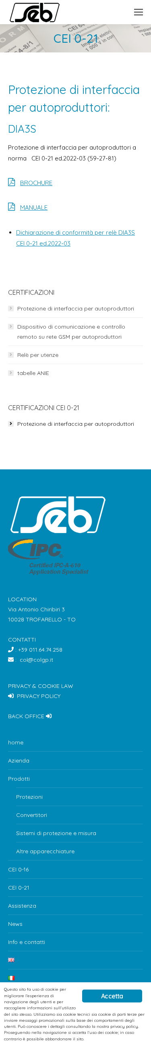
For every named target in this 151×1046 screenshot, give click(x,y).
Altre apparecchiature (45, 851)
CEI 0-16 (18, 869)
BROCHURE (36, 183)
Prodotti (19, 778)
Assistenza (22, 905)
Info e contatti (26, 942)
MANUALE (34, 207)
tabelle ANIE (33, 373)
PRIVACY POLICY (38, 696)
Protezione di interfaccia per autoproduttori (75, 308)
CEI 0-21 (18, 887)
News (15, 923)
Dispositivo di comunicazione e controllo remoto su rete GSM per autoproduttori (71, 331)
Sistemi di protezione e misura (56, 833)
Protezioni (29, 796)
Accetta (112, 996)
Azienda (18, 760)
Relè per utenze (37, 354)
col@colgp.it (36, 659)
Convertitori (31, 815)
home (15, 742)
